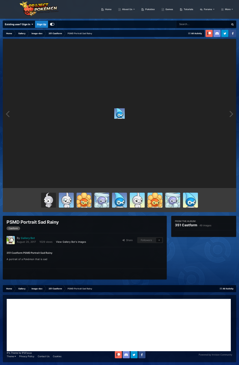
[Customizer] (52, 24)
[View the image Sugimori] (48, 200)
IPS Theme (12, 352)
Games (169, 9)
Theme (11, 356)
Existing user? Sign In (18, 24)
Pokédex (150, 9)
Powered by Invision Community (215, 354)
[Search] (232, 24)
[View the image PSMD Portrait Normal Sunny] (155, 200)
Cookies (57, 356)
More (227, 9)
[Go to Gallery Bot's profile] (11, 240)
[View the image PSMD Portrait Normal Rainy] (190, 200)
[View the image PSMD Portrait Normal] (137, 200)
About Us (127, 9)
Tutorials (188, 9)
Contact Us (43, 356)
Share (129, 240)
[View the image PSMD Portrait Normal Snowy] (172, 200)
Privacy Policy (26, 356)
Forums (207, 9)
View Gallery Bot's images (71, 241)
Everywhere (217, 24)
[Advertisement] (119, 325)
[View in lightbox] (119, 113)
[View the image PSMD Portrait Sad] (66, 200)
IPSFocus (27, 352)
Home (108, 9)
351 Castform (186, 225)
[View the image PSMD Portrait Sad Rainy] (119, 200)
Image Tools (221, 181)
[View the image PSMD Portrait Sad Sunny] (84, 200)
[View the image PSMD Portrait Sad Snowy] (101, 200)
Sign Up (41, 24)
